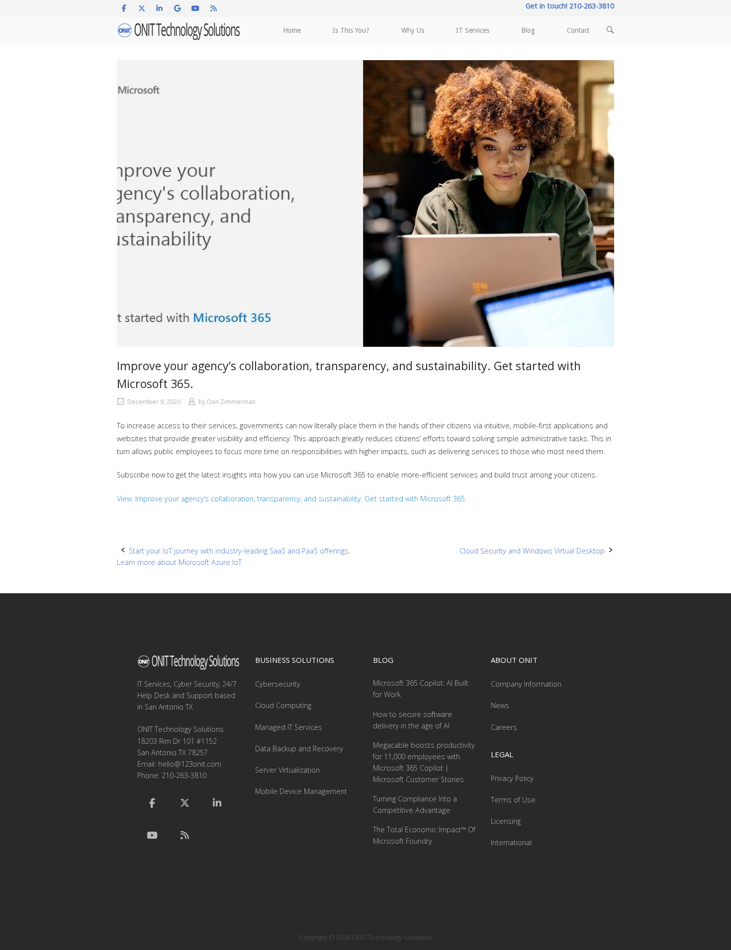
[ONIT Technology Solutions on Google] (177, 8)
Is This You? (351, 30)
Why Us (412, 30)
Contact (578, 30)
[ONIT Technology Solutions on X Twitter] (141, 8)
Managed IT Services (288, 727)
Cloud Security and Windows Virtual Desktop (532, 550)
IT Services (472, 30)
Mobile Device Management (301, 791)
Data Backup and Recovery (299, 748)
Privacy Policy (512, 778)
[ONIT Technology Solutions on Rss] (213, 8)
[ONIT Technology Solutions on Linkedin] (159, 8)
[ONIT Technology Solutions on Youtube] (195, 8)
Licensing (506, 821)
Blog (528, 30)
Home (292, 30)
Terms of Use (513, 799)
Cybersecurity (277, 684)
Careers (504, 727)
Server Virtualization (287, 770)
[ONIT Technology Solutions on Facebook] (124, 8)
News (500, 705)
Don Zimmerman (231, 401)
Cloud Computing (283, 705)
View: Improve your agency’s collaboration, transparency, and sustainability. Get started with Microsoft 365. (291, 498)
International (511, 842)
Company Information (526, 684)
